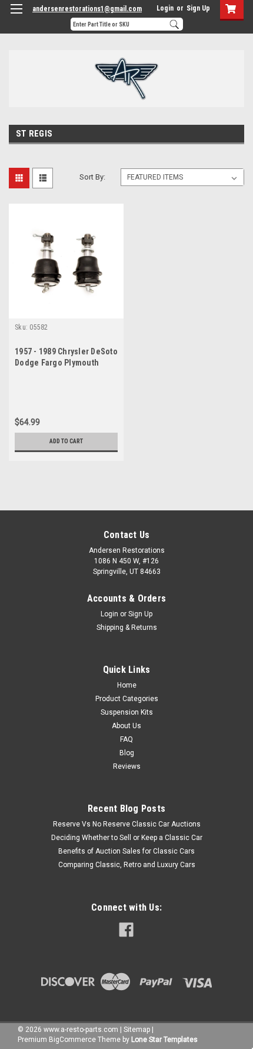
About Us (126, 726)
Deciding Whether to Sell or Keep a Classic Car (126, 838)
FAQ (126, 739)
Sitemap (137, 1029)
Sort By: (92, 176)
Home (127, 685)
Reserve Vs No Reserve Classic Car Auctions (127, 824)
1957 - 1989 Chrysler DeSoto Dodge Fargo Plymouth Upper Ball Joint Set (66, 363)
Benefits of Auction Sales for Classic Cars (126, 851)
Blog (126, 753)
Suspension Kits (127, 712)
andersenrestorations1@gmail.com (87, 9)
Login (165, 8)
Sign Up (198, 8)
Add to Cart (66, 441)
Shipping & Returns (126, 627)
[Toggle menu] (16, 16)
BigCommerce (72, 1039)
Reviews (127, 766)
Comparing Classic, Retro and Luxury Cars (126, 865)
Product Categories (126, 699)
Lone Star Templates (164, 1039)
